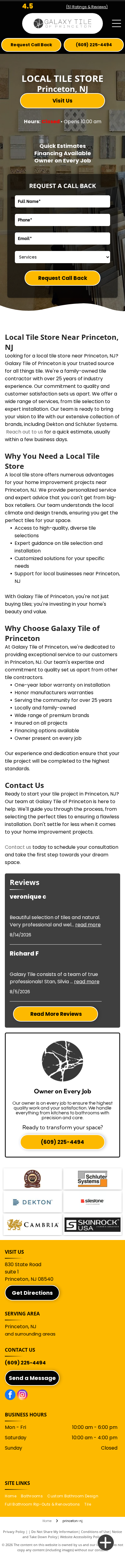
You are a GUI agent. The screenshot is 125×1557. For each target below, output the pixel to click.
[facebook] (10, 1395)
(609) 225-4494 (25, 1362)
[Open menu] (116, 23)
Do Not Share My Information (54, 1531)
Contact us (18, 847)
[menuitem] (13, 1496)
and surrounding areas (30, 1334)
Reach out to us (24, 431)
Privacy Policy (14, 1531)
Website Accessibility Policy (81, 1536)
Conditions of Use (95, 1531)
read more (88, 924)
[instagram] (22, 1395)
